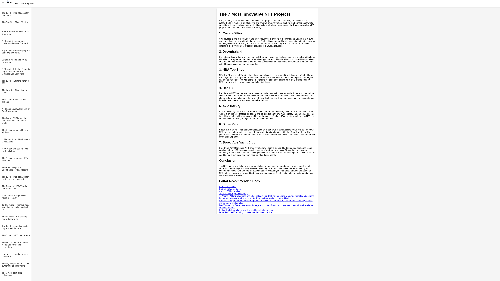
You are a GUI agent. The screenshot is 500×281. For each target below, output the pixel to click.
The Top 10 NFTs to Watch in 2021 (15, 23)
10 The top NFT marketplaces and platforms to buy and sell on (15, 207)
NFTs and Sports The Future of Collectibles (16, 140)
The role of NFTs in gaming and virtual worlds (14, 218)
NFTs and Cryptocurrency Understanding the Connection (16, 42)
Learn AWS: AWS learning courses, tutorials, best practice (245, 212)
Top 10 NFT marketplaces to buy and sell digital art (15, 227)
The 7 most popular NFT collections (13, 274)
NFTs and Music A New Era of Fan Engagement (15, 110)
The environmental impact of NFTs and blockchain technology (15, 244)
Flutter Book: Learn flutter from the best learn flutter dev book (246, 210)
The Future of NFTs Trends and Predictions (14, 187)
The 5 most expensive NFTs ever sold (15, 159)
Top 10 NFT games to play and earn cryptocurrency (16, 51)
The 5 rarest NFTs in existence (16, 235)
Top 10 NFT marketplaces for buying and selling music (15, 178)
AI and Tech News (227, 187)
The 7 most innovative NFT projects (14, 100)
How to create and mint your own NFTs (15, 255)
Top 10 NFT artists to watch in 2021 (15, 82)
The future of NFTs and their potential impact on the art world (15, 120)
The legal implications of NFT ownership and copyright (15, 264)
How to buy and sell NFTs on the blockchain (15, 150)
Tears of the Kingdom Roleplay (233, 194)
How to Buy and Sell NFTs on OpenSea (15, 33)
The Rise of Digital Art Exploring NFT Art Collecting (15, 168)
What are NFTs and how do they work (14, 61)
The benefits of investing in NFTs (14, 91)
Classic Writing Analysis (230, 191)
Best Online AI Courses (230, 189)
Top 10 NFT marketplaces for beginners (15, 14)
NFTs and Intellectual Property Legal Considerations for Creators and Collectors (16, 71)
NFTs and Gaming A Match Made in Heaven (14, 196)
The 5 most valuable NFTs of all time (15, 131)
